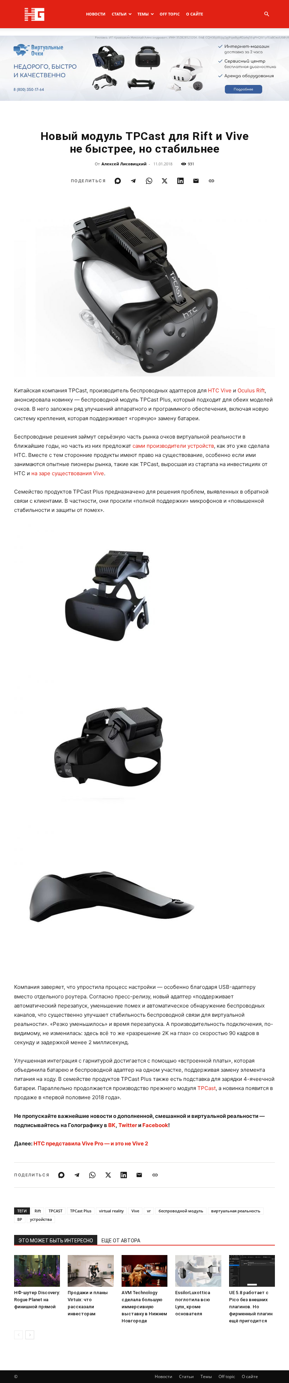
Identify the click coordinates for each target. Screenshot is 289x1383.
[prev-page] (18, 1334)
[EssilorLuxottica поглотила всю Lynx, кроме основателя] (198, 1271)
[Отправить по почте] (196, 181)
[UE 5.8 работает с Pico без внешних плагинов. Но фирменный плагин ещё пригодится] (252, 1271)
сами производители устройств (173, 445)
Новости (95, 14)
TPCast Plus (80, 1210)
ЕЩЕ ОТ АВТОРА (121, 1240)
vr (149, 1210)
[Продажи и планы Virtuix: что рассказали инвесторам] (90, 1271)
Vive (135, 1210)
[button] (266, 14)
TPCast (206, 1088)
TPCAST (55, 1210)
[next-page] (29, 1334)
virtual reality (111, 1210)
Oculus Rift (251, 390)
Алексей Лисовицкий (124, 163)
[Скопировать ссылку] (211, 181)
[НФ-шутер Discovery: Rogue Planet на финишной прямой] (37, 1271)
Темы (143, 14)
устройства (41, 1219)
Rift (38, 1210)
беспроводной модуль (181, 1210)
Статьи (119, 14)
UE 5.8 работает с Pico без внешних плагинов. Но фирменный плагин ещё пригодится (250, 1306)
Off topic (170, 14)
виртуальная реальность (235, 1210)
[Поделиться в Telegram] (133, 181)
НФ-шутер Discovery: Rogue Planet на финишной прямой (37, 1299)
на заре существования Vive (67, 473)
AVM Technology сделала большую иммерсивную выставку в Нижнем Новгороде (144, 1306)
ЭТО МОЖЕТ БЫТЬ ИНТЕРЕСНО (55, 1240)
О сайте (194, 14)
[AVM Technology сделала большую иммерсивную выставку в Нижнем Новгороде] (144, 1271)
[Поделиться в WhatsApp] (149, 181)
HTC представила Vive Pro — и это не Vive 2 (90, 1143)
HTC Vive (220, 390)
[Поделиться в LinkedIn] (180, 181)
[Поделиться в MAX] (117, 181)
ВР (19, 1219)
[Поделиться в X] (164, 181)
